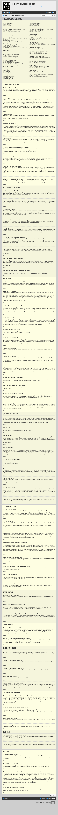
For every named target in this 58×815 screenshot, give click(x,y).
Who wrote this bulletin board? (36, 71)
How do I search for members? (36, 52)
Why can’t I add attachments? (9, 60)
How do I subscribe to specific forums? (38, 61)
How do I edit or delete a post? (9, 53)
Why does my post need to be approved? (12, 65)
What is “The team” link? (34, 31)
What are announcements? (9, 76)
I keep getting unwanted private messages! (39, 37)
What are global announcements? (10, 75)
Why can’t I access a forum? (9, 59)
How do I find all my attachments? (37, 67)
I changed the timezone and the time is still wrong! (14, 41)
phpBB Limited (42, 755)
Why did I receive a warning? (9, 61)
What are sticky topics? (8, 77)
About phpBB (49, 757)
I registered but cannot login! (9, 26)
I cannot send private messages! (36, 35)
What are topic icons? (7, 79)
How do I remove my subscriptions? (37, 62)
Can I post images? (7, 73)
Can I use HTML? (6, 71)
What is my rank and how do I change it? (12, 46)
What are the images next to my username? (12, 44)
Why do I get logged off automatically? (11, 31)
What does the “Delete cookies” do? (10, 32)
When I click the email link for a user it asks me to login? (15, 47)
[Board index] (6, 6)
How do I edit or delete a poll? (9, 57)
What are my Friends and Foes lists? (37, 43)
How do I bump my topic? (8, 66)
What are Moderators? (34, 24)
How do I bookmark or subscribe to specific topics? (40, 60)
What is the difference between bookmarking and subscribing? (40, 58)
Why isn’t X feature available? (35, 73)
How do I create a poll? (8, 55)
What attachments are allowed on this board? (39, 66)
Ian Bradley (53, 801)
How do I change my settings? (9, 37)
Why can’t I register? (7, 25)
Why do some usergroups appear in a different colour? (41, 29)
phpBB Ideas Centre (14, 766)
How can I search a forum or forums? (37, 48)
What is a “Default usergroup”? (36, 30)
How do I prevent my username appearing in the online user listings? (15, 39)
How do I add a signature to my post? (11, 54)
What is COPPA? (6, 24)
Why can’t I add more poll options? (10, 56)
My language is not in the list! (9, 43)
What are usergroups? (34, 25)
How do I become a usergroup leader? (37, 28)
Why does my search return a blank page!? (39, 51)
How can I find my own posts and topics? (38, 53)
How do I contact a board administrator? (38, 76)
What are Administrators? (35, 23)
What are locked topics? (8, 78)
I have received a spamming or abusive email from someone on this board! (40, 39)
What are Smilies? (7, 72)
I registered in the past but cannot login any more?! (14, 29)
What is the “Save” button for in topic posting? (13, 63)
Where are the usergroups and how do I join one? (40, 26)
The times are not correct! (8, 40)
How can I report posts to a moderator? (11, 62)
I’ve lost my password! (8, 30)
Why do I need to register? (8, 23)
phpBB (41, 232)
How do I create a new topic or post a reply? (12, 51)
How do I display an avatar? (9, 45)
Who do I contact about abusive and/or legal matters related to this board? (41, 75)
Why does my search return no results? (38, 50)
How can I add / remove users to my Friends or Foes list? (42, 44)
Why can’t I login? (6, 28)
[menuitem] (10, 13)
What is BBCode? (6, 70)
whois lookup (51, 774)
